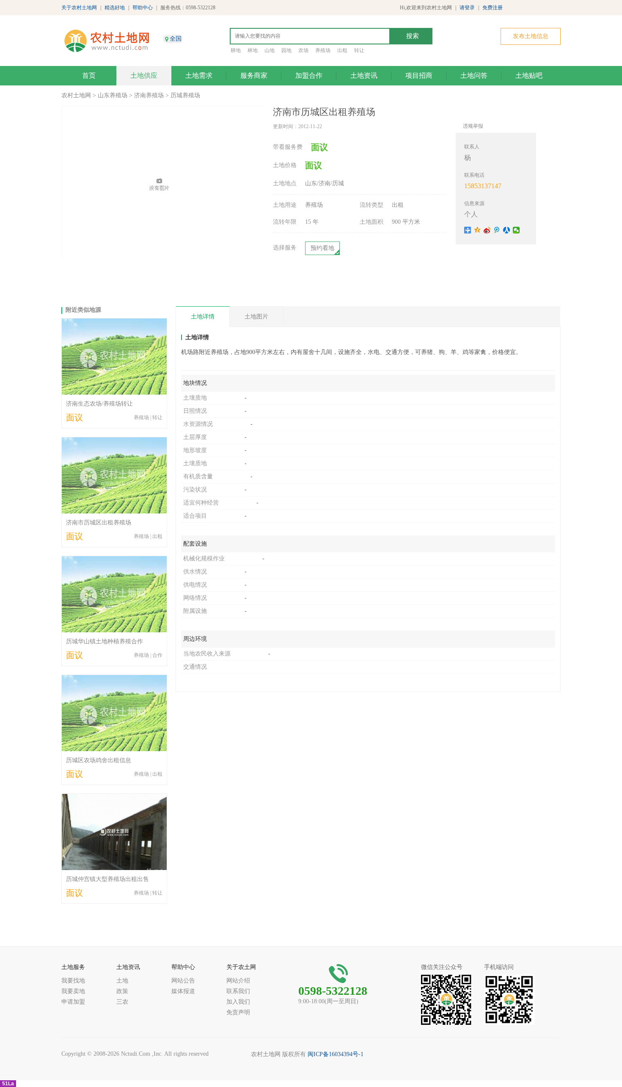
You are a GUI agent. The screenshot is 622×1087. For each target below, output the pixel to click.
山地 (269, 50)
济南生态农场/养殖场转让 (99, 404)
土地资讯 (363, 75)
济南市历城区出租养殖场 (98, 522)
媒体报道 (183, 991)
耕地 (236, 50)
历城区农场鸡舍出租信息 (98, 760)
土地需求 (198, 75)
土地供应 (143, 75)
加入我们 (238, 1002)
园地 (286, 50)
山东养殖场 (112, 95)
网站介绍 (238, 980)
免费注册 (492, 8)
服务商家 (253, 75)
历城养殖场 (185, 95)
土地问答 (473, 75)
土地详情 (203, 316)
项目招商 (418, 75)
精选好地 (115, 8)
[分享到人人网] (506, 230)
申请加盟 (73, 1002)
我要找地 (73, 980)
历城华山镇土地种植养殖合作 (104, 641)
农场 (303, 50)
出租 (342, 50)
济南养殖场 (149, 95)
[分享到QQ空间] (477, 230)
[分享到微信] (516, 230)
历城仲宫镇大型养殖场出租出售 (107, 879)
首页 (89, 75)
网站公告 (183, 980)
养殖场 (322, 50)
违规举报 (473, 126)
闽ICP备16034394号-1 (335, 1054)
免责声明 (238, 1012)
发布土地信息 (530, 36)
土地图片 (256, 316)
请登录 (467, 8)
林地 (253, 50)
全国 (176, 39)
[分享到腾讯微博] (497, 230)
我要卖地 (73, 991)
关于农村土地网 (79, 8)
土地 (122, 980)
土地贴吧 (528, 75)
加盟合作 (308, 75)
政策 (122, 991)
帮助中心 (142, 8)
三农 (122, 1002)
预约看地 (322, 248)
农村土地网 (76, 95)
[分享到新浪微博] (487, 230)
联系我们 (238, 991)
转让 (359, 50)
